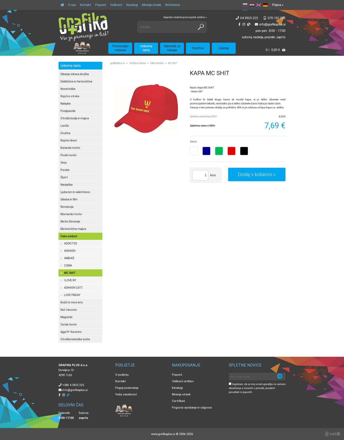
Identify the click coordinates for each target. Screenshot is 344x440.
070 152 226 (276, 18)
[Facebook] (239, 24)
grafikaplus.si (117, 63)
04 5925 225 (249, 18)
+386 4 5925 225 (73, 385)
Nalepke (66, 103)
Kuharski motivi (70, 147)
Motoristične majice (73, 228)
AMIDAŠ (69, 258)
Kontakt (85, 5)
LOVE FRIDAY (72, 295)
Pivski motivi (68, 155)
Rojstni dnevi (69, 140)
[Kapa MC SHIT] (146, 108)
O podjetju (122, 374)
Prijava (277, 5)
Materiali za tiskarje (172, 48)
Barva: (193, 141)
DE (265, 5)
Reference (172, 5)
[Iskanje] (201, 27)
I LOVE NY (70, 280)
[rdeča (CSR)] (231, 151)
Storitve (198, 48)
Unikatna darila (146, 48)
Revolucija (67, 206)
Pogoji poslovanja (126, 388)
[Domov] (62, 5)
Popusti (100, 5)
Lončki (65, 125)
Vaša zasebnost (126, 394)
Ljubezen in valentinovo (75, 192)
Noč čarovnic (69, 309)
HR (251, 5)
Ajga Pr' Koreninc (71, 331)
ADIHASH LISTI (73, 287)
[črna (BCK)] (244, 151)
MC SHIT (70, 272)
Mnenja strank (151, 5)
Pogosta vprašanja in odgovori (192, 407)
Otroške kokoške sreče (75, 339)
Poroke (65, 169)
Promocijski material (120, 48)
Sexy (64, 162)
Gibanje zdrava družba (75, 74)
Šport (64, 177)
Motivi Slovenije (70, 221)
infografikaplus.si (272, 24)
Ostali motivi (69, 324)
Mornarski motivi (71, 214)
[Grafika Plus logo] (83, 27)
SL (245, 5)
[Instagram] (243, 24)
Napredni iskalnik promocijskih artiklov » (185, 17)
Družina (65, 133)
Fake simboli (69, 236)
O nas (72, 5)
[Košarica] (275, 50)
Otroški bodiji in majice (75, 118)
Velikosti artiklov (183, 381)
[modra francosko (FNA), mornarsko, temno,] (206, 151)
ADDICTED (70, 243)
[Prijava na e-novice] (279, 376)
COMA (68, 265)
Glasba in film (69, 199)
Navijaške (67, 184)
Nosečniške (68, 88)
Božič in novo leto (72, 302)
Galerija (224, 48)
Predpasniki (68, 111)
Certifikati (178, 401)
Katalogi (132, 5)
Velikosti (116, 5)
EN (258, 5)
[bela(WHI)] (194, 151)
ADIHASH (69, 250)
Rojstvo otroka (70, 96)
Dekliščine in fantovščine (76, 81)
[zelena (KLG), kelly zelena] (219, 151)
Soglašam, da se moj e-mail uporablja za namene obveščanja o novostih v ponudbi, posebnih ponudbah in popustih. (257, 388)
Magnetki (66, 317)
